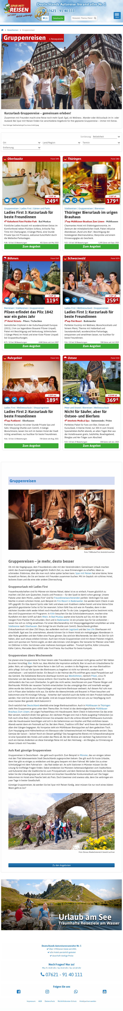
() (46, 18)
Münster (84, 755)
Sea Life (90, 629)
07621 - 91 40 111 (63, 974)
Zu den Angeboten (61, 865)
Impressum (31, 1001)
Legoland (74, 629)
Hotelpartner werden (88, 1001)
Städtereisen (70, 208)
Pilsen (94, 676)
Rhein (45, 616)
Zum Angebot (31, 246)
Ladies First (25, 208)
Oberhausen (31, 626)
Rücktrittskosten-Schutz (67, 1001)
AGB (40, 1001)
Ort (4, 142)
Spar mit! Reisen (83, 573)
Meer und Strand (72, 407)
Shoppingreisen (41, 407)
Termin (86, 142)
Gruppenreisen (11, 208)
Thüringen (105, 705)
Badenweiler (63, 620)
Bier (30, 663)
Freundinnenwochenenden (67, 598)
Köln (52, 613)
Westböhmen (75, 676)
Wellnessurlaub (84, 308)
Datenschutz (50, 1001)
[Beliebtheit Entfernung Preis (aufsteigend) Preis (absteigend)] (105, 136)
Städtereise (14, 626)
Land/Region (49, 142)
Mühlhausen (92, 705)
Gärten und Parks (41, 208)
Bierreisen (99, 208)
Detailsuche (58, 18)
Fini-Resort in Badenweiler (70, 601)
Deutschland (33, 705)
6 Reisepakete (56, 39)
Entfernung (8, 147)
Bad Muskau (57, 616)
